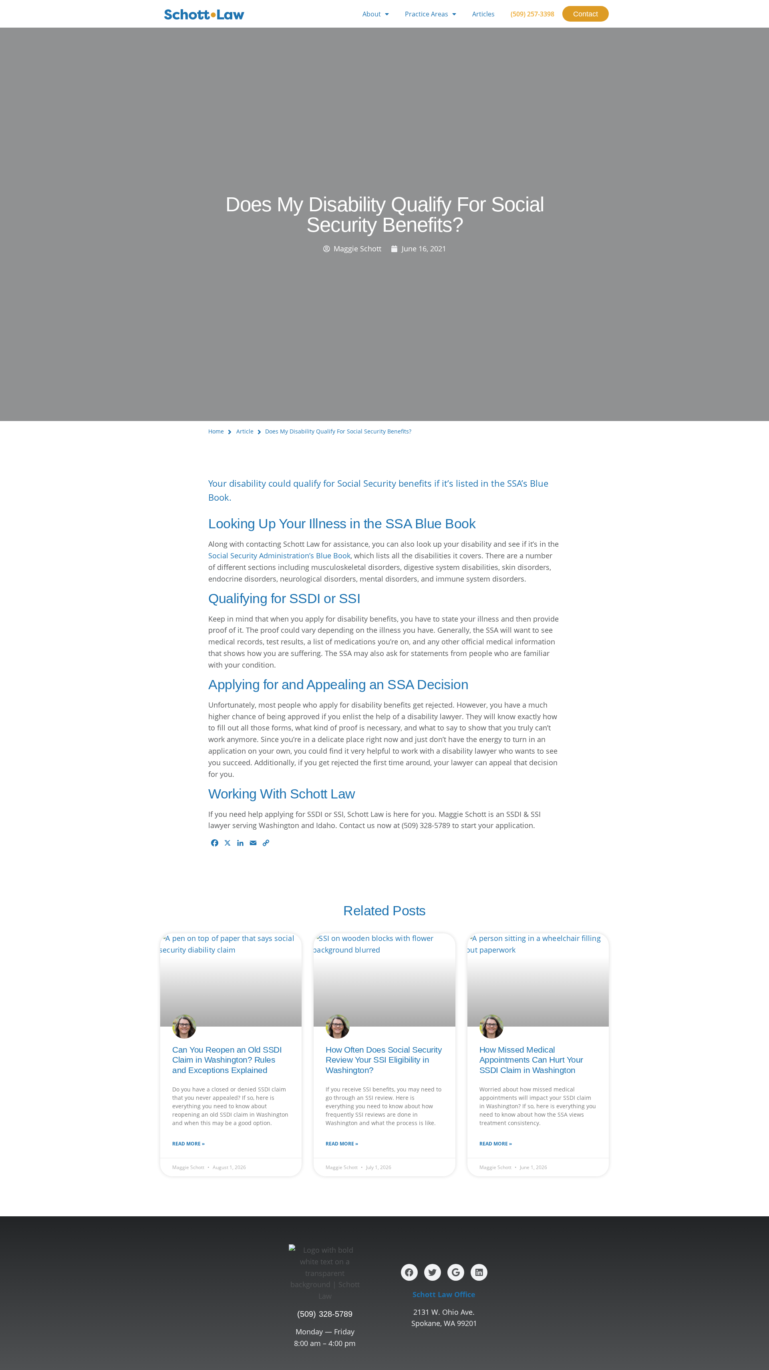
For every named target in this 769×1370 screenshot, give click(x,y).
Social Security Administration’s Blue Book (279, 555)
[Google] (455, 1272)
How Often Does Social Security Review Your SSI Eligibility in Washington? (384, 1059)
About (371, 14)
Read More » (188, 1143)
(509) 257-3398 (532, 14)
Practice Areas (426, 14)
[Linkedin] (479, 1272)
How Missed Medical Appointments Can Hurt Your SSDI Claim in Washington (531, 1059)
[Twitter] (432, 1272)
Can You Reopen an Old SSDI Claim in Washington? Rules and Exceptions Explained (227, 1059)
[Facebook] (409, 1272)
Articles (483, 14)
